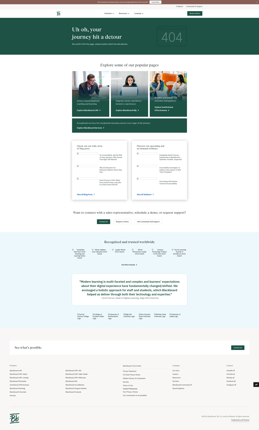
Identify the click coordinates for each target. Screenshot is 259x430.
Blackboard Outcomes (18, 392)
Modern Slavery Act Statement (134, 378)
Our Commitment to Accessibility (135, 395)
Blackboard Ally (71, 381)
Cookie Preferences (130, 389)
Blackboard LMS (16, 371)
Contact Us (103, 222)
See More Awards (128, 265)
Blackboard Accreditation (75, 385)
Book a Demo (195, 13)
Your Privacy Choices (130, 392)
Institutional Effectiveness (19, 385)
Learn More (155, 2)
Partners (175, 381)
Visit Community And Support (148, 222)
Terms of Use (128, 385)
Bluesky (229, 378)
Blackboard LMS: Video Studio (77, 374)
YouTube (230, 374)
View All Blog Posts (85, 194)
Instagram (230, 385)
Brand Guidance (178, 388)
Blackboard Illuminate (18, 381)
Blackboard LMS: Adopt (18, 374)
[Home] (59, 13)
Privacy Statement (129, 371)
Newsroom (176, 378)
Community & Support (194, 6)
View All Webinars (144, 194)
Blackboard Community (181, 385)
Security (126, 382)
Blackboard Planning (17, 388)
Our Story (175, 371)
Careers (175, 374)
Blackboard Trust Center (132, 366)
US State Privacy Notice (131, 375)
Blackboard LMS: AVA (73, 371)
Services (13, 395)
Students (179, 6)
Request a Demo (122, 222)
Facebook (230, 381)
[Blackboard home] (14, 418)
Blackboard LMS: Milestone (76, 378)
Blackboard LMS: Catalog (19, 378)
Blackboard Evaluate (73, 392)
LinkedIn (230, 371)
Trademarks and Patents (240, 420)
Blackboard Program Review (76, 388)
